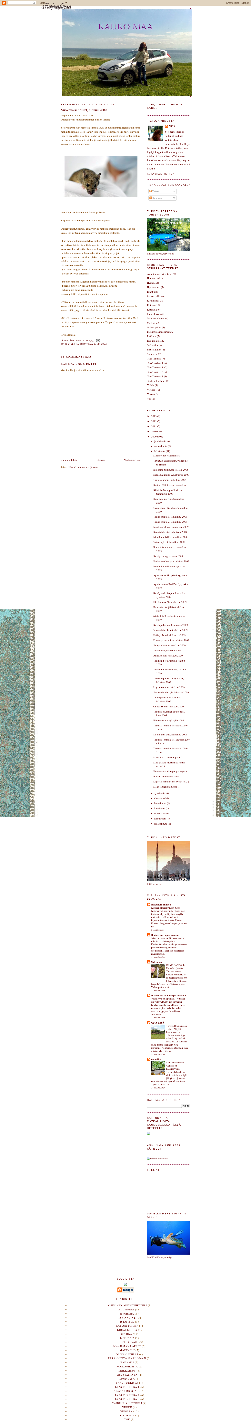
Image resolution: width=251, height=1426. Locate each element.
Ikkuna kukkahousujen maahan (168, 995)
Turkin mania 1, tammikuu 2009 (170, 516)
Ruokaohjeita (154, 340)
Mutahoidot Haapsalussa (166, 455)
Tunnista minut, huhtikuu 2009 (169, 480)
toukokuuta (160, 813)
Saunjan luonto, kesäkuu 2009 (169, 645)
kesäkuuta (160, 808)
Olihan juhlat (154, 327)
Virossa (102, 344)
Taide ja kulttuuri (156, 381)
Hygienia (152, 282)
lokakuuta (160, 451)
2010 (154, 431)
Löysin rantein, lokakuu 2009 (169, 687)
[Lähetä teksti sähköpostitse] (98, 340)
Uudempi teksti (69, 460)
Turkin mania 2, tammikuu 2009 (170, 521)
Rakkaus (151, 336)
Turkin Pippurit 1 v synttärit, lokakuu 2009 (168, 680)
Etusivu (100, 460)
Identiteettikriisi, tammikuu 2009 (171, 527)
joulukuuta (160, 441)
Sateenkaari (158, 962)
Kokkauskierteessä (175, 1062)
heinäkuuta (160, 803)
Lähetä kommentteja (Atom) (82, 467)
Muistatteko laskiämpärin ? (167, 757)
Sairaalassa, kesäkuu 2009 (167, 650)
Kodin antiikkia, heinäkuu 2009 (170, 734)
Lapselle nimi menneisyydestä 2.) (171, 781)
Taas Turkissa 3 (155, 376)
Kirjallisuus (153, 300)
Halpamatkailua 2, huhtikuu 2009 (171, 474)
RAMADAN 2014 (175, 965)
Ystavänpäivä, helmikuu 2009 (169, 542)
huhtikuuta (160, 818)
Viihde (150, 385)
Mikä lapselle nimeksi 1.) (166, 786)
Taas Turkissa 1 (155, 363)
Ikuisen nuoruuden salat (166, 776)
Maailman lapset (156, 318)
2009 (154, 436)
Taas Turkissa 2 (155, 372)
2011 (154, 426)
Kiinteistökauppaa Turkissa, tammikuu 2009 (168, 492)
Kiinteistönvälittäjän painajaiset (170, 771)
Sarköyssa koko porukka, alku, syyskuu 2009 (169, 595)
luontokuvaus (85, 344)
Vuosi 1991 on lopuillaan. (163, 998)
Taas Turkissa (154, 358)
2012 (154, 421)
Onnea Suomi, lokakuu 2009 (168, 706)
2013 (154, 416)
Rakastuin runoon (161, 904)
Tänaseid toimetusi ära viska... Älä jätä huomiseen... (176, 1029)
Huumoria (152, 278)
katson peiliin (154, 296)
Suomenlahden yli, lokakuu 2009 (171, 692)
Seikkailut (152, 345)
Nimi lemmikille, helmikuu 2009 (170, 537)
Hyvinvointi (153, 287)
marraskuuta (161, 446)
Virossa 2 (152, 394)
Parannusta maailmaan (159, 331)
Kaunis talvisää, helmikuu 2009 (170, 532)
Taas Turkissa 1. (155, 367)
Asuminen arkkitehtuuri (159, 274)
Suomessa (152, 354)
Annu (172, 126)
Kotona (151, 305)
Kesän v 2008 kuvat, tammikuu (169, 485)
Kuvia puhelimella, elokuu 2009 (170, 625)
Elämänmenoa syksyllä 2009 (168, 720)
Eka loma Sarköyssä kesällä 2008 (170, 469)
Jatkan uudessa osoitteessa (163, 938)
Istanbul (151, 291)
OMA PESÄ (157, 1022)
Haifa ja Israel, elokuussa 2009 (169, 635)
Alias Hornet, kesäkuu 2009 (168, 655)
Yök (149, 398)
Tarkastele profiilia (160, 174)
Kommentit (158, 198)
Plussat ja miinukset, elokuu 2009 (171, 640)
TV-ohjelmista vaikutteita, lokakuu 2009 (167, 699)
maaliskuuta (161, 823)
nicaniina (156, 1059)
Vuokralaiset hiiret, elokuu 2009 (170, 630)
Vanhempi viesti (132, 460)
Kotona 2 (152, 309)
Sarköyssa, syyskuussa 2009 (168, 556)
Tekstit (156, 191)
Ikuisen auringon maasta (165, 935)
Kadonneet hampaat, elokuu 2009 (171, 561)
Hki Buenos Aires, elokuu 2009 (170, 602)
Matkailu (152, 323)
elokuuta (159, 798)
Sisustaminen (154, 349)
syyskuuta (160, 793)
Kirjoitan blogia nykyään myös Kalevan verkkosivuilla (165, 909)
